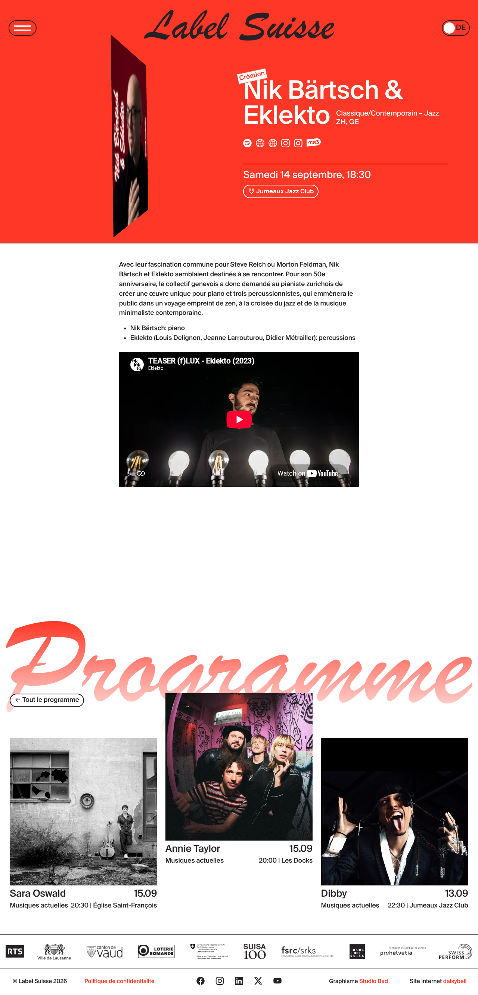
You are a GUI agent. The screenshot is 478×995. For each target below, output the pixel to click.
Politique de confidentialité (119, 981)
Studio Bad (373, 981)
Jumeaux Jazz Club (284, 191)
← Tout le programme (47, 700)
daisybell (455, 981)
